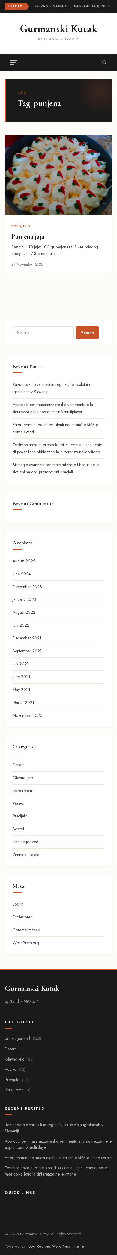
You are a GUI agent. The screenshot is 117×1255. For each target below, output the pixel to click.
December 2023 (27, 587)
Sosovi (18, 829)
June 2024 (22, 574)
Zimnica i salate (26, 855)
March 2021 (23, 702)
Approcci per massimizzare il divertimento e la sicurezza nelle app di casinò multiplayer (58, 1144)
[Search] (104, 62)
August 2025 (24, 561)
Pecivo (18, 803)
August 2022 (24, 612)
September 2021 (27, 651)
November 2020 (28, 715)
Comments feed (26, 930)
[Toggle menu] (14, 62)
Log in (18, 904)
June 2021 (21, 677)
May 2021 (21, 690)
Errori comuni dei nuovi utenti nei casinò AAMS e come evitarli (58, 1158)
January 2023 (24, 599)
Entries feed (23, 917)
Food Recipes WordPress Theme (55, 1246)
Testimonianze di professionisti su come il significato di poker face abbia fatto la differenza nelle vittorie (56, 1171)
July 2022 (21, 625)
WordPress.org (26, 943)
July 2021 (21, 664)
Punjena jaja (27, 236)
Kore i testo (22, 791)
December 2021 (27, 638)
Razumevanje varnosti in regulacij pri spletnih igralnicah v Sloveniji (54, 1128)
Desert (18, 765)
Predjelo (21, 226)
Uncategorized (25, 842)
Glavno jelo (23, 778)
